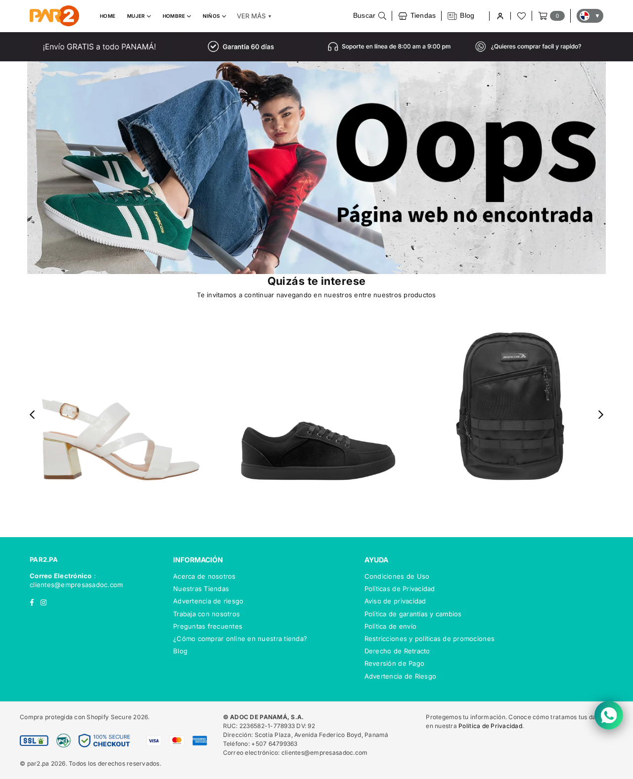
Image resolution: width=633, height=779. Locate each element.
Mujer (137, 16)
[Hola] (499, 16)
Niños (212, 16)
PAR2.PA (44, 559)
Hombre (175, 16)
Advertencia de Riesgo (400, 676)
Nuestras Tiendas (201, 589)
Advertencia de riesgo (208, 601)
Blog (180, 651)
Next (601, 414)
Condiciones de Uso (397, 576)
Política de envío (390, 626)
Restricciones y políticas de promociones (429, 638)
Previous (32, 414)
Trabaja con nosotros (206, 614)
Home (107, 16)
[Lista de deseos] (520, 16)
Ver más (254, 16)
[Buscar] (370, 16)
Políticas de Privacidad (399, 589)
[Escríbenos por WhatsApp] (608, 715)
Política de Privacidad (490, 726)
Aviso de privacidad (395, 601)
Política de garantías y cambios (413, 614)
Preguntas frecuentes (207, 626)
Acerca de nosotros (204, 576)
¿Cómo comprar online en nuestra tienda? (240, 638)
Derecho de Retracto (397, 651)
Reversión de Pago (394, 663)
